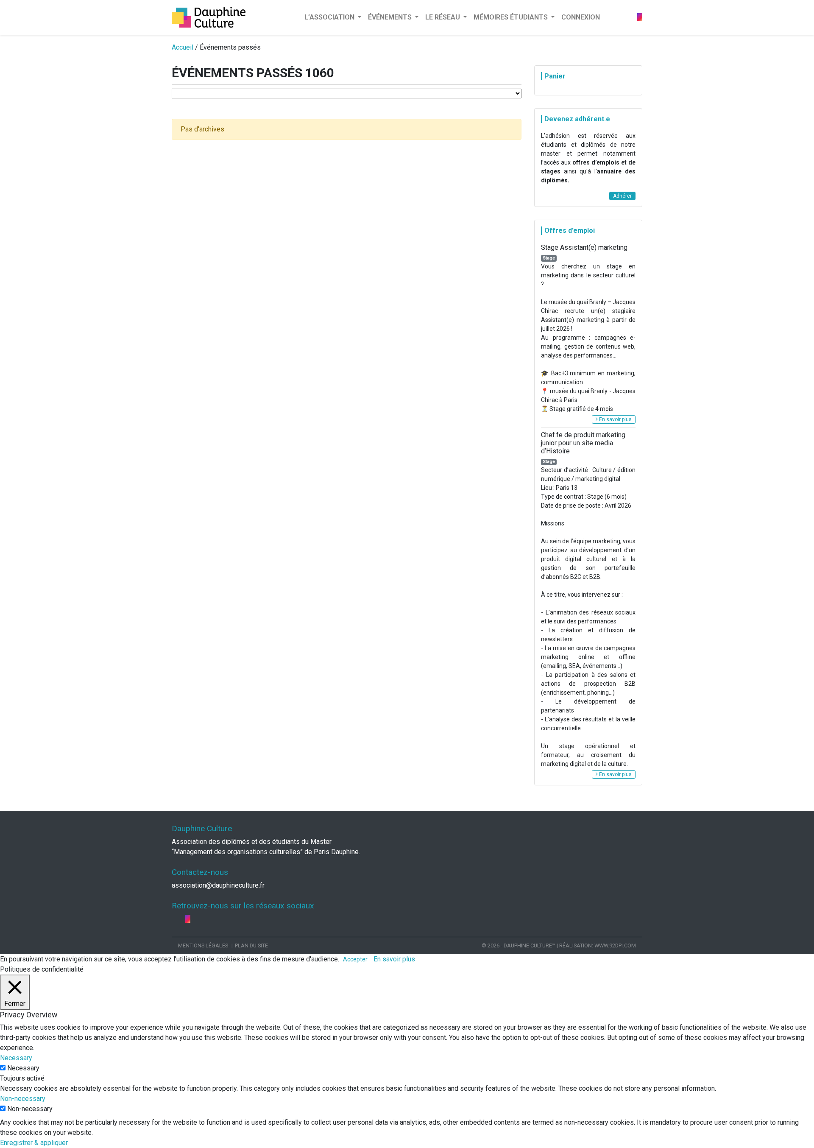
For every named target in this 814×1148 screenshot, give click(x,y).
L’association (330, 17)
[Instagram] (639, 17)
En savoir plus (615, 419)
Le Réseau (443, 17)
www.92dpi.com (615, 945)
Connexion (580, 17)
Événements (390, 17)
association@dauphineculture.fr (218, 885)
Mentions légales (203, 945)
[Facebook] (627, 17)
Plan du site (251, 945)
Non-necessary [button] (22, 1099)
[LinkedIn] (633, 17)
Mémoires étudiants (511, 17)
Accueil (182, 47)
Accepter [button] (355, 959)
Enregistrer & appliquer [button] (34, 1143)
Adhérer (622, 196)
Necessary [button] (16, 1058)
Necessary (23, 1068)
